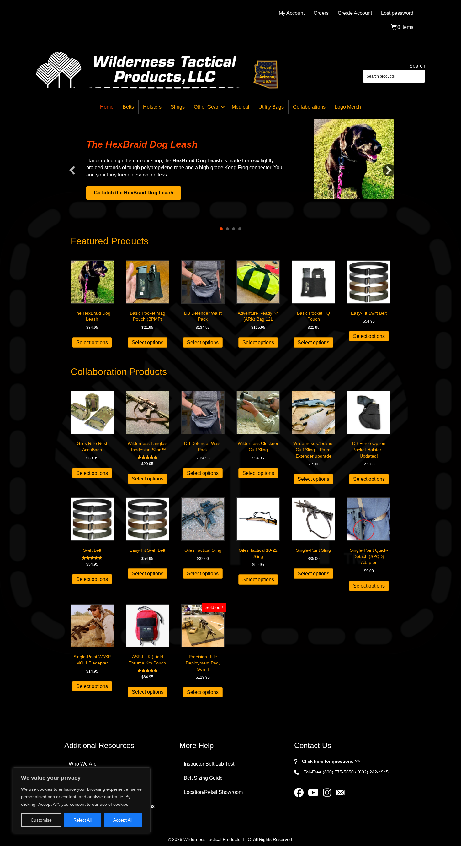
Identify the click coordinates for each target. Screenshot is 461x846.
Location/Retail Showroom (213, 792)
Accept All (122, 819)
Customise (41, 819)
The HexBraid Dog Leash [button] (221, 228)
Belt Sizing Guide (203, 778)
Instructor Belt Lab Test (209, 764)
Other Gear (206, 107)
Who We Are (83, 764)
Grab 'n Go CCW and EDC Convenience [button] (227, 228)
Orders (321, 13)
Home (107, 107)
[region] (82, 800)
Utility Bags (271, 107)
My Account (292, 13)
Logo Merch (348, 107)
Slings (178, 107)
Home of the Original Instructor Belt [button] (239, 228)
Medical (240, 107)
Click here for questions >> (331, 761)
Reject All (82, 819)
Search (417, 65)
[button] (222, 107)
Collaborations (309, 107)
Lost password (397, 13)
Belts (128, 107)
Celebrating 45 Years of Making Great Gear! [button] (233, 228)
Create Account (355, 13)
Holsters (152, 107)
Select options (92, 342)
